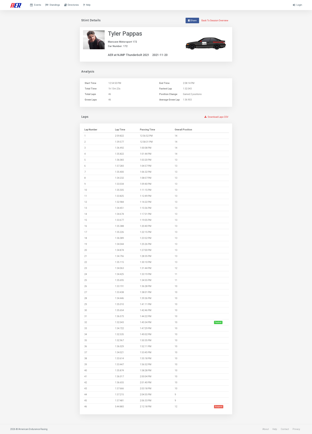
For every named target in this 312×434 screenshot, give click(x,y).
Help (275, 429)
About (265, 429)
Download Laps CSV (217, 117)
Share (193, 20)
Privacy (296, 429)
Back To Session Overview (215, 20)
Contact (285, 429)
